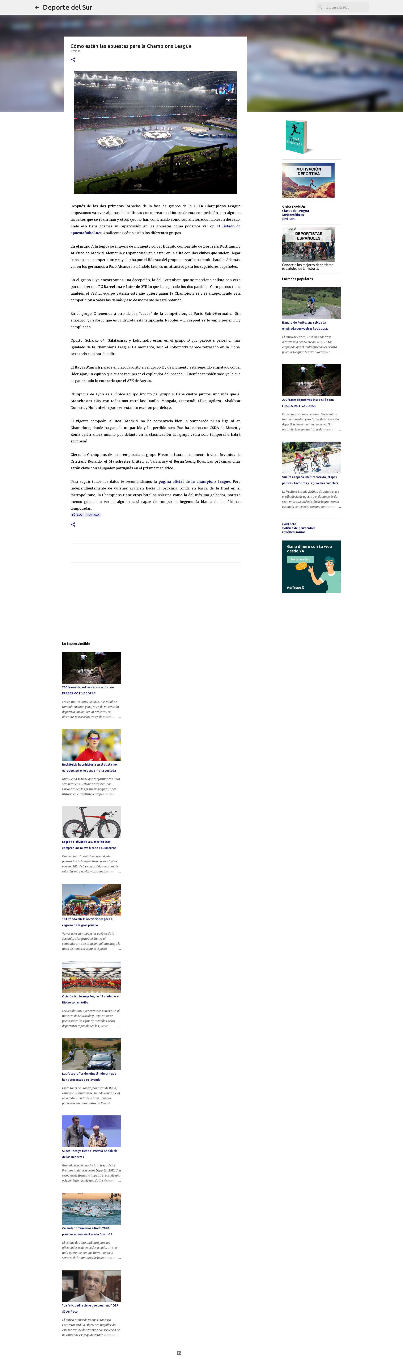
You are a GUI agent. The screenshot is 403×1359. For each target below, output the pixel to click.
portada (93, 514)
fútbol (77, 514)
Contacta (289, 524)
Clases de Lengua (295, 211)
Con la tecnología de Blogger (204, 1353)
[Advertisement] (155, 605)
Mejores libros (293, 215)
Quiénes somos (294, 532)
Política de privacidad (298, 528)
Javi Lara (289, 219)
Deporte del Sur (67, 7)
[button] (73, 60)
